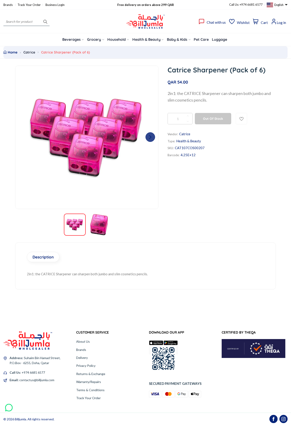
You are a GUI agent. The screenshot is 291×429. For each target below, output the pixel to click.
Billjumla (20, 419)
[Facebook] (273, 419)
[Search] (45, 21)
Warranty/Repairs (88, 382)
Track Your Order (29, 5)
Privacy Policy (85, 366)
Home (13, 52)
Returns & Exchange (90, 374)
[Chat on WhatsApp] (9, 406)
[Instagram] (283, 419)
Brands (8, 5)
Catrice (29, 52)
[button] (150, 137)
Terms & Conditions (90, 390)
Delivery (82, 358)
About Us (83, 341)
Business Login (55, 5)
